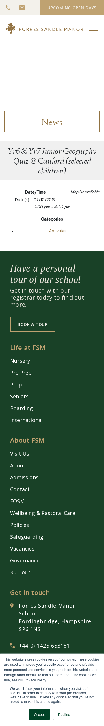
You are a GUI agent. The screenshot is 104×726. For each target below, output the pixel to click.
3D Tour (20, 572)
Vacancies (22, 548)
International (26, 420)
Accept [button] (39, 714)
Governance (25, 560)
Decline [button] (64, 714)
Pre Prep (21, 372)
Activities (57, 231)
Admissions (24, 477)
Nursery (20, 360)
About (17, 465)
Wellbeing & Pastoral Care (42, 512)
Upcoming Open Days (71, 7)
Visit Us (19, 453)
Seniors (19, 396)
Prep (16, 384)
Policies (19, 524)
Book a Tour (33, 324)
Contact (20, 489)
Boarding (21, 408)
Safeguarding (26, 536)
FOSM (17, 501)
